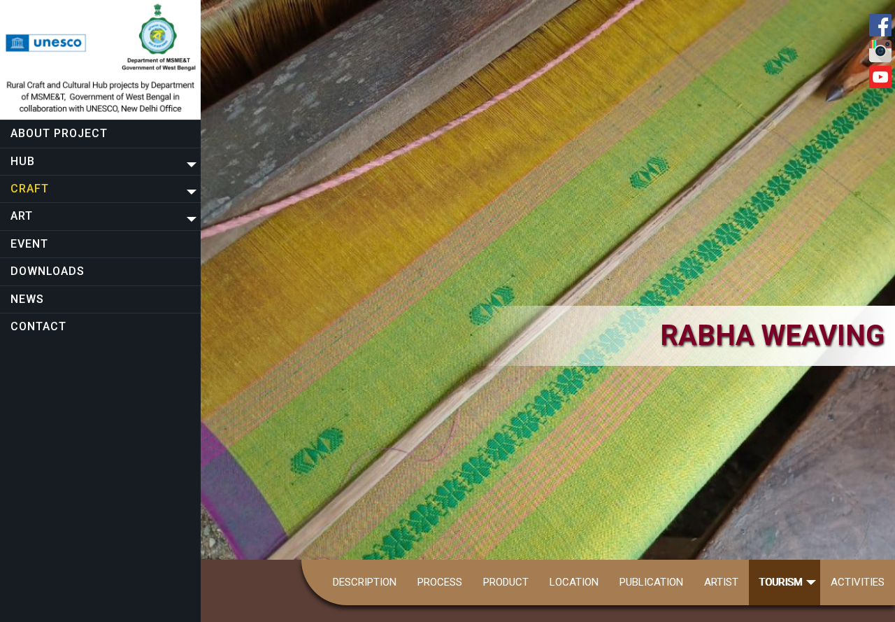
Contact (38, 326)
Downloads (47, 271)
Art (21, 215)
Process (439, 582)
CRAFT (29, 188)
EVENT (29, 243)
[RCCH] (100, 60)
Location (574, 582)
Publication (651, 582)
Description (364, 582)
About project (59, 133)
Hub (22, 161)
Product (506, 582)
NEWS (27, 299)
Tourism (781, 582)
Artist (721, 582)
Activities (858, 582)
